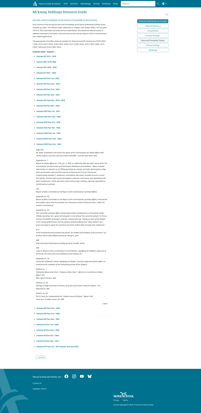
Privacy (116, 400)
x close (104, 304)
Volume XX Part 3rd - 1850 (47, 335)
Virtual (96, 3)
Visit (66, 3)
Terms (125, 400)
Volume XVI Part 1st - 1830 (48, 78)
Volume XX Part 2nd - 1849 (48, 330)
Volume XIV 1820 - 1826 (46, 67)
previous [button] (41, 357)
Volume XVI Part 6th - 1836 (48, 106)
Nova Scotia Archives (49, 3)
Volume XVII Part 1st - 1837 (48, 111)
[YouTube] (81, 376)
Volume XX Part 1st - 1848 (47, 324)
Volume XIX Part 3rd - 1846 (48, 313)
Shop (115, 3)
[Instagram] (74, 376)
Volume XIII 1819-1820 (46, 62)
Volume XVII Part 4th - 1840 (48, 128)
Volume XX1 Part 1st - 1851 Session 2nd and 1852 (57, 346)
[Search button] (158, 3)
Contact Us (37, 383)
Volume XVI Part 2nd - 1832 (48, 84)
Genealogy (85, 3)
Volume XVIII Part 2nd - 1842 (49, 138)
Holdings (106, 3)
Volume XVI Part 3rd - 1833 (48, 89)
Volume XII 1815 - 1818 (46, 56)
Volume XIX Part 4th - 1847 (48, 319)
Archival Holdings (153, 35)
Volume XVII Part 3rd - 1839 (48, 122)
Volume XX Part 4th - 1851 (47, 341)
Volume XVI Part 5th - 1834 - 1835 (51, 100)
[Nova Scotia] (123, 395)
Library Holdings (152, 45)
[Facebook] (66, 376)
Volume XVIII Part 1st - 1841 (48, 133)
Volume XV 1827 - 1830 (46, 73)
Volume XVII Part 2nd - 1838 (48, 116)
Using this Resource (153, 26)
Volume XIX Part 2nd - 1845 (48, 308)
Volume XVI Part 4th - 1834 (48, 95)
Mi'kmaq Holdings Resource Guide (152, 21)
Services (74, 3)
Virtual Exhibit (152, 31)
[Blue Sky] (89, 376)
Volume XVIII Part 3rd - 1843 (49, 144)
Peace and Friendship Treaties (153, 40)
